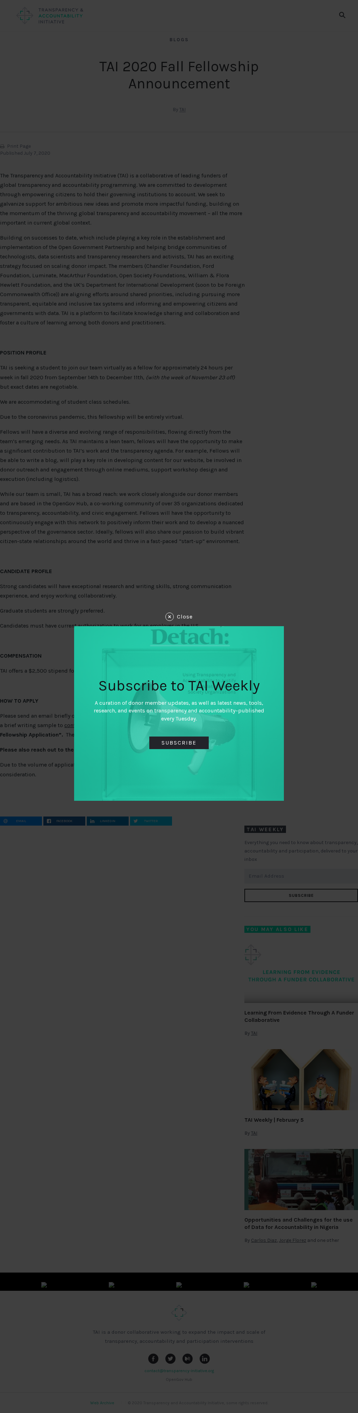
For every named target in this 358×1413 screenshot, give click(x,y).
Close (185, 616)
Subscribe (179, 742)
